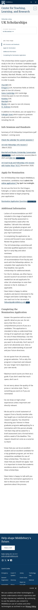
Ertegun (4, 88)
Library (22, 573)
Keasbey (4, 99)
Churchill (4, 85)
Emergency (4, 573)
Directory (13, 580)
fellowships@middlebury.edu (15, 302)
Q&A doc (12, 158)
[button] (31, 2)
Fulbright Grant (7, 114)
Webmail (31, 580)
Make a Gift (8, 548)
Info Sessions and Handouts (11, 44)
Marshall (4, 101)
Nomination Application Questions (14, 201)
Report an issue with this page (22, 584)
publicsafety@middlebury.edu (9, 556)
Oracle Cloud (23, 577)
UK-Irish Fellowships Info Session (13, 145)
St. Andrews (5, 107)
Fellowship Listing (6, 19)
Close (32, 588)
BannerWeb (4, 585)
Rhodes (4, 104)
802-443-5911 (14, 554)
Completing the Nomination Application (14, 55)
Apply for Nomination (9, 48)
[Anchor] (32, 127)
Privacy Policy (31, 606)
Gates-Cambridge (7, 93)
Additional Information (9, 51)
